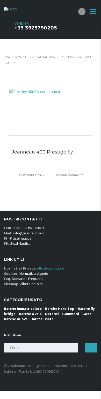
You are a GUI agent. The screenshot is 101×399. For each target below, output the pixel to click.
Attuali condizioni (50, 268)
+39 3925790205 (36, 28)
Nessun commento (70, 175)
